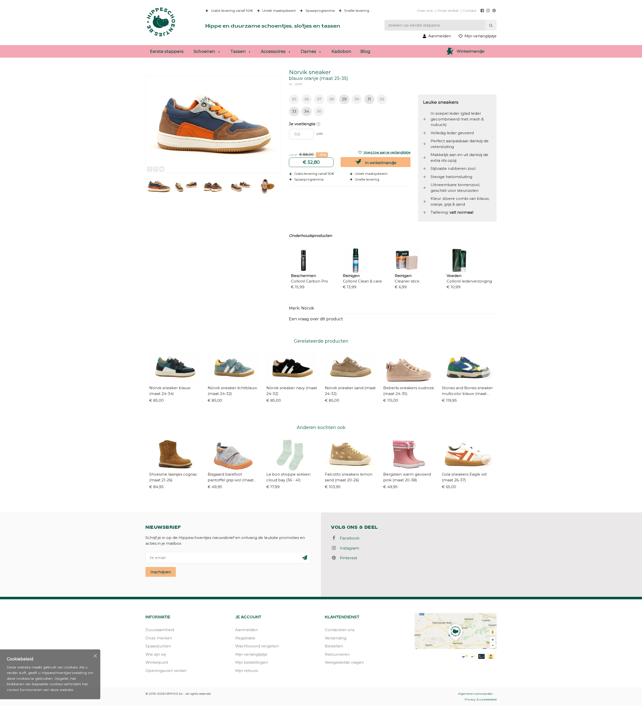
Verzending (335, 638)
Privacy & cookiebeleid (481, 699)
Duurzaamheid (159, 629)
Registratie (245, 638)
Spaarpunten (158, 646)
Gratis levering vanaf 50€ (231, 11)
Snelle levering (356, 11)
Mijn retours (246, 670)
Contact (469, 11)
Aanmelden (246, 629)
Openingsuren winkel (165, 670)
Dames (308, 51)
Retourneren (337, 654)
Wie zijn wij (155, 654)
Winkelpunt (156, 662)
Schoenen (204, 51)
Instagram (348, 548)
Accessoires (273, 51)
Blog (365, 51)
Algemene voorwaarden (475, 693)
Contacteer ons (339, 629)
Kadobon (341, 51)
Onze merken (158, 638)
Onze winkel (447, 11)
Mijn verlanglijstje (251, 654)
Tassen (238, 51)
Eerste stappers (167, 51)
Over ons (425, 11)
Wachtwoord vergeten (257, 646)
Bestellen (334, 646)
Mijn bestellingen (251, 662)
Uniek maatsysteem (278, 11)
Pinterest (347, 557)
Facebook (348, 538)
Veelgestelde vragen (344, 662)
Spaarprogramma (319, 11)
